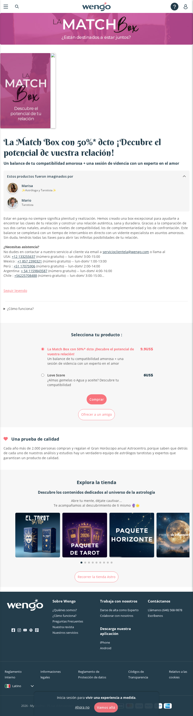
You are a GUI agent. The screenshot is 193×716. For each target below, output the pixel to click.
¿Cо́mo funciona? (64, 616)
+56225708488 (25, 275)
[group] (37, 536)
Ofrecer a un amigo (96, 414)
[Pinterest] (37, 630)
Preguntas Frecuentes (67, 621)
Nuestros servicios (65, 632)
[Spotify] (31, 630)
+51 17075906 (24, 266)
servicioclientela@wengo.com (126, 252)
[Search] (17, 6)
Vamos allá (106, 707)
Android (105, 648)
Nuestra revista (63, 627)
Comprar (96, 399)
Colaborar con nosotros (116, 616)
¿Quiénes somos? (64, 610)
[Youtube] (25, 630)
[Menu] (6, 6)
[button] (81, 562)
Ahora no (82, 707)
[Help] (174, 6)
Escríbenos (155, 616)
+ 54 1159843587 (34, 271)
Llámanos (165, 610)
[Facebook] (13, 630)
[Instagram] (19, 630)
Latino (16, 686)
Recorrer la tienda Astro (96, 577)
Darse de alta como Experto (119, 610)
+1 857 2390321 (29, 261)
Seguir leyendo (15, 290)
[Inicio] (96, 6)
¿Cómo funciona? (20, 308)
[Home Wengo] (25, 605)
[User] (186, 6)
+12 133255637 (23, 256)
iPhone (105, 642)
